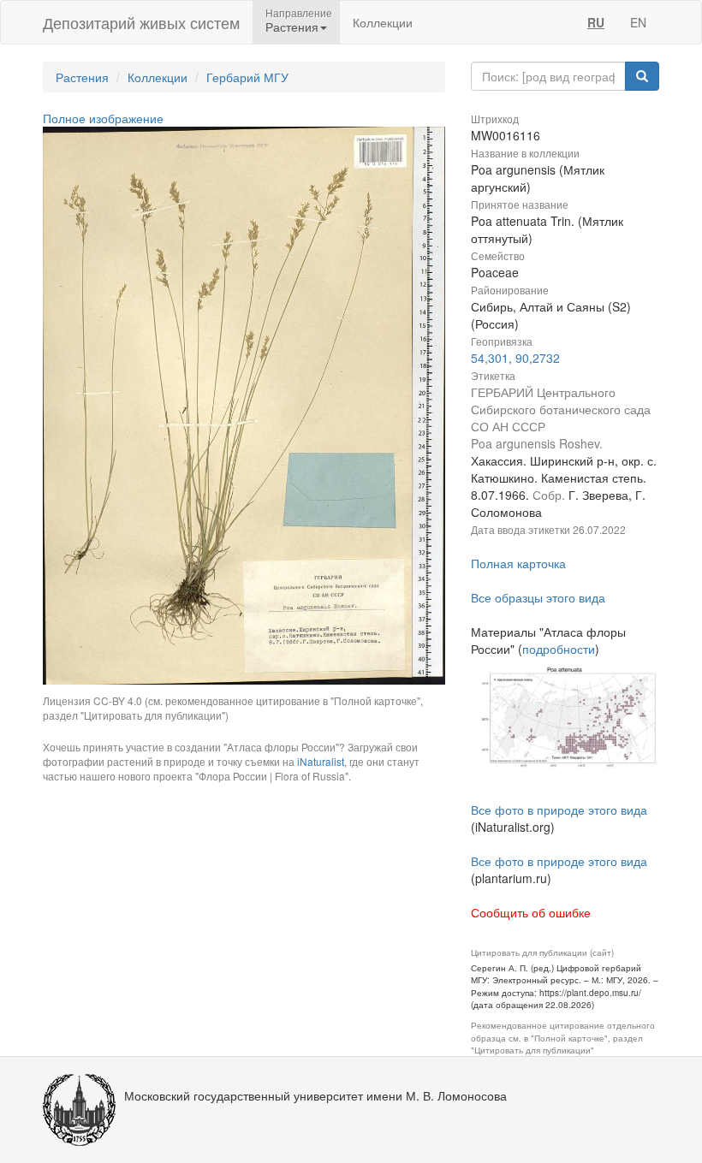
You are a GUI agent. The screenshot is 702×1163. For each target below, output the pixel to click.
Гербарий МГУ (247, 77)
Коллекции (383, 22)
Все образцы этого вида (538, 597)
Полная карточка (518, 563)
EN (638, 22)
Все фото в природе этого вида (559, 809)
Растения (82, 77)
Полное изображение (103, 118)
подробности (558, 648)
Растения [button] (291, 26)
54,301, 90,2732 (515, 357)
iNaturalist (320, 761)
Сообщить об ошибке (531, 912)
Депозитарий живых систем (141, 22)
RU (595, 22)
